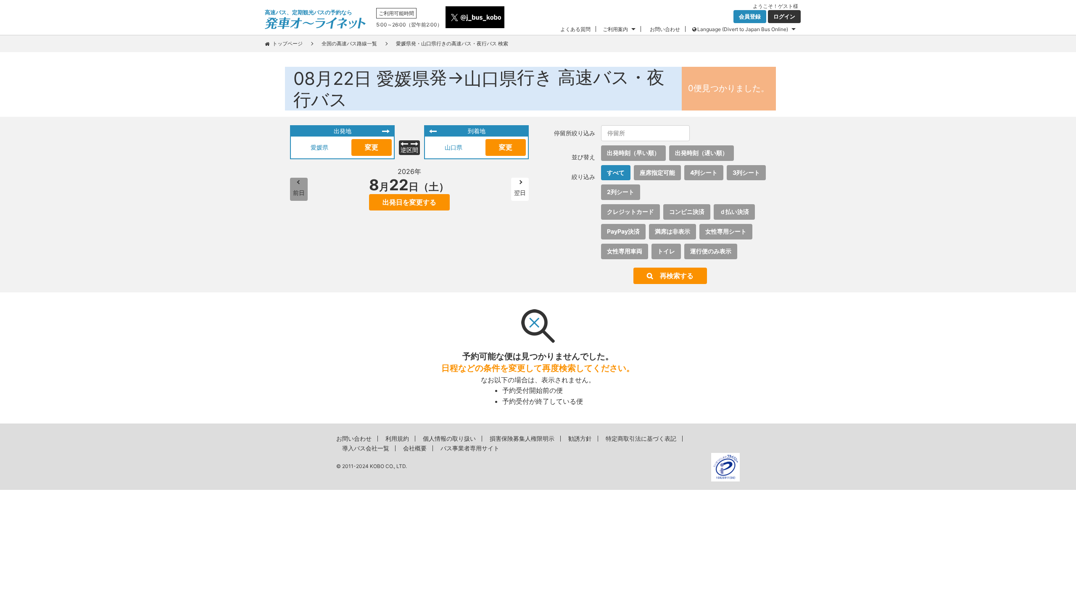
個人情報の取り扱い (449, 438)
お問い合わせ (665, 29)
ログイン (784, 16)
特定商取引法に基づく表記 (641, 438)
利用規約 (397, 438)
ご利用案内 (615, 29)
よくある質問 (575, 29)
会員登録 (750, 16)
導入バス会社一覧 (365, 448)
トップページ (287, 43)
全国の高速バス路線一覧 (349, 43)
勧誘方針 (580, 438)
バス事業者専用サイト (469, 448)
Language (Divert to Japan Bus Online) (742, 29)
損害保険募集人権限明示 (522, 438)
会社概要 (415, 448)
